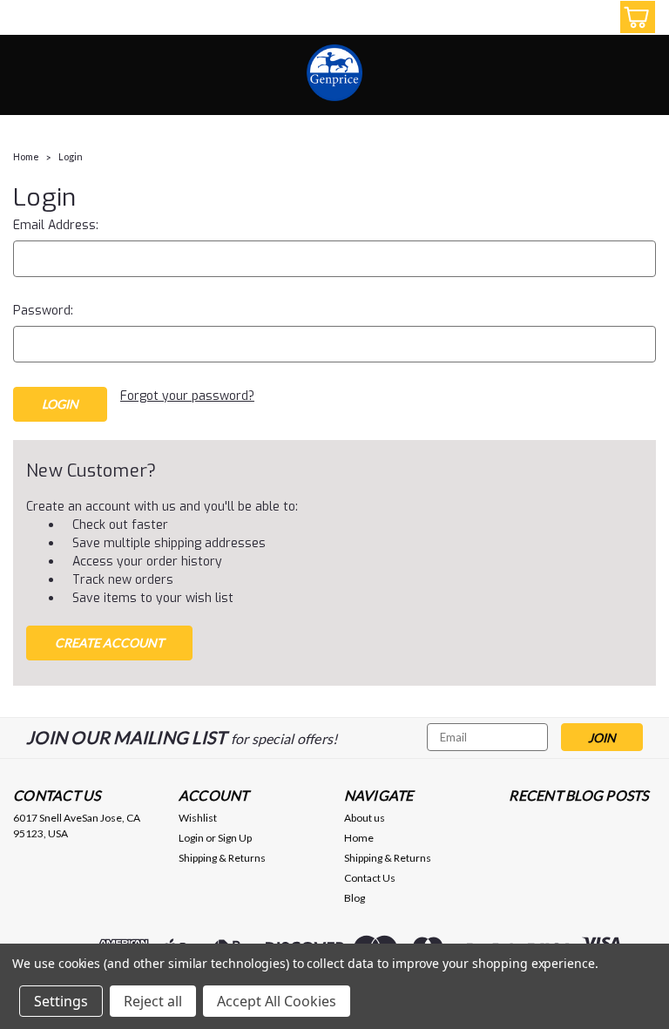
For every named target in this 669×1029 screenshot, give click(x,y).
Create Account (109, 642)
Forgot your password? (187, 396)
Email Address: (55, 225)
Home (26, 156)
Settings (61, 1001)
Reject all (153, 1001)
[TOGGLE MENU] (24, 19)
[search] (555, 17)
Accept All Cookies (276, 1001)
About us (364, 817)
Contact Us (369, 877)
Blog (354, 897)
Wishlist (198, 817)
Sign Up (235, 837)
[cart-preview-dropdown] (634, 17)
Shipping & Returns (222, 857)
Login (70, 156)
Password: (43, 310)
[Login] (594, 17)
